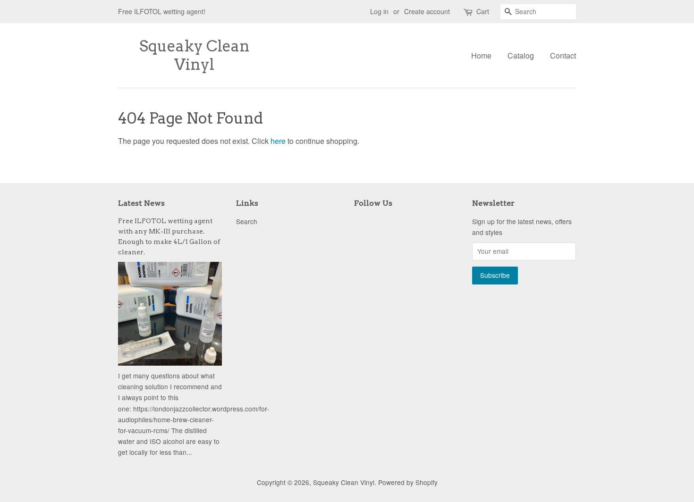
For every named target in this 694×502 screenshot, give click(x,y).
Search (246, 221)
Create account (427, 11)
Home (481, 55)
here (278, 140)
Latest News (141, 203)
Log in (379, 11)
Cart (482, 11)
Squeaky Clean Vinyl (194, 55)
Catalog (521, 55)
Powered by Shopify (408, 482)
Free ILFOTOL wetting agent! (161, 11)
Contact (563, 55)
